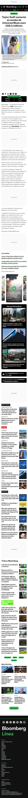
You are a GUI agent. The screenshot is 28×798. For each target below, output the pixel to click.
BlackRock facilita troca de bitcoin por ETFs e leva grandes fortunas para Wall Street (9, 455)
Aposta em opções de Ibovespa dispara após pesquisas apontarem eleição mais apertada (8, 527)
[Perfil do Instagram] (14, 722)
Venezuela (3, 748)
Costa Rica (3, 755)
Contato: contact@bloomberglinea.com (9, 792)
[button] (3, 94)
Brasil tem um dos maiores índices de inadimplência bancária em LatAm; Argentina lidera (9, 535)
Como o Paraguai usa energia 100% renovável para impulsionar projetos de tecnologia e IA (9, 650)
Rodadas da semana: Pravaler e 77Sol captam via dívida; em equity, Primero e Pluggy (13, 325)
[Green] (14, 602)
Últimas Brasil (7, 657)
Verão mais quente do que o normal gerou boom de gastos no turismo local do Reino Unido (9, 435)
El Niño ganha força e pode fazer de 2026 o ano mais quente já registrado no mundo (9, 634)
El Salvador (3, 756)
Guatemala (3, 758)
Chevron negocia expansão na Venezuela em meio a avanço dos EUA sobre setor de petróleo (13, 345)
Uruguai (3, 754)
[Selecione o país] (4, 6)
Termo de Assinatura (5, 782)
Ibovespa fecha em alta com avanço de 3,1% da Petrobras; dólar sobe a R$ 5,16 (9, 519)
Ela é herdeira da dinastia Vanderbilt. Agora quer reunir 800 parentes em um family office (9, 411)
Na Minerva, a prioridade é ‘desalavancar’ (9, 504)
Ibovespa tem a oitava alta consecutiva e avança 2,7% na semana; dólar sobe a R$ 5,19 (10, 465)
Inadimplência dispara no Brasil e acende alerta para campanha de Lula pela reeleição (19, 700)
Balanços (21, 657)
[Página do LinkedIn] (17, 722)
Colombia (3, 746)
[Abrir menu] (2, 7)
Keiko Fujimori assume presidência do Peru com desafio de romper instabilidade (9, 587)
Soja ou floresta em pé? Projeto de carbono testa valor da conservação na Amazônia (9, 618)
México (3, 744)
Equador (3, 751)
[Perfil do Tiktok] (21, 722)
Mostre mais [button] (14, 708)
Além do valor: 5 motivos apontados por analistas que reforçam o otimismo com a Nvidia (7, 700)
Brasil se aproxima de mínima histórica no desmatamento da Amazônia (8, 642)
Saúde (2, 774)
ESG (2, 771)
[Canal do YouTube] (10, 722)
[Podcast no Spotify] (24, 722)
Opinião (3, 773)
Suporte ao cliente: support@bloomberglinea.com (11, 793)
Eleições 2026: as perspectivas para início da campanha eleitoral (9, 571)
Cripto (2, 776)
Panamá (3, 753)
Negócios (14, 13)
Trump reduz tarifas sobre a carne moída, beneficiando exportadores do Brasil (10, 485)
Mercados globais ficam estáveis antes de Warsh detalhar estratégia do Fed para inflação (9, 511)
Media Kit (3, 785)
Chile (2, 749)
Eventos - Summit (5, 790)
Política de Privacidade (6, 784)
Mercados (3, 766)
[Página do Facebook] (4, 722)
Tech (2, 768)
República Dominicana (6, 759)
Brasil (2, 743)
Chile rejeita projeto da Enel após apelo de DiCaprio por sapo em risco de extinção (9, 610)
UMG (11, 106)
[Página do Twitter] (7, 722)
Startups (3, 769)
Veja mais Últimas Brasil (14, 306)
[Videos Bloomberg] (14, 561)
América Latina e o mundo (6, 741)
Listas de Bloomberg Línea (7, 767)
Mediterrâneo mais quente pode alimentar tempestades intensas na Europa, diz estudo (9, 626)
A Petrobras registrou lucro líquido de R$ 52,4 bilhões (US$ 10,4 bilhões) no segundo (9, 579)
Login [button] (26, 6)
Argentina (3, 745)
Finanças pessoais (5, 772)
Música (14, 657)
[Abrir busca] (23, 7)
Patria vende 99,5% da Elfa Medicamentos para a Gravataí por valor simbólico (9, 421)
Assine (2, 781)
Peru (2, 750)
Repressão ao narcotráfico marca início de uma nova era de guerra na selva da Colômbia (13, 366)
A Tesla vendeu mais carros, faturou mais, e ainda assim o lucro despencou (8, 595)
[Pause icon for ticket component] (1, 10)
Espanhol (15, 66)
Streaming (14, 660)
